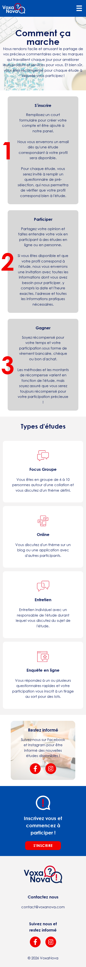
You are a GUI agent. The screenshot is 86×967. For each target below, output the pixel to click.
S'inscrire (43, 845)
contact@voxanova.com (43, 906)
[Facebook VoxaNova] (35, 768)
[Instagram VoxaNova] (50, 768)
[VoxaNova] (13, 8)
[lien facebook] (35, 942)
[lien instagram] (50, 942)
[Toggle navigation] (79, 8)
